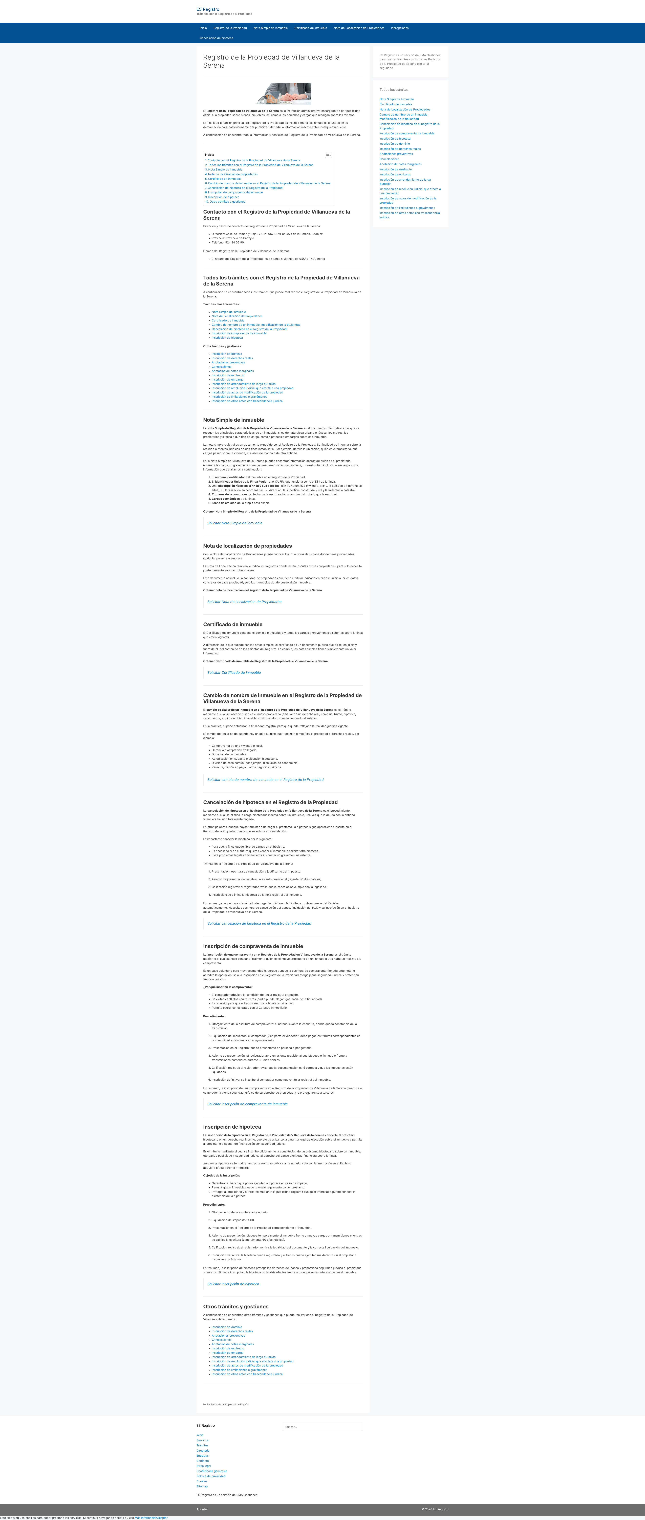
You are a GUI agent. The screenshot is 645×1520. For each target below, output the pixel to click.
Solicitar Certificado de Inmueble (234, 672)
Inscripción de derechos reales (232, 358)
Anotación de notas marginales (233, 371)
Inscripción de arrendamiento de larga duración (244, 384)
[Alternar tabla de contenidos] (327, 155)
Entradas (203, 1455)
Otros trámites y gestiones (227, 201)
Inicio (203, 28)
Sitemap (202, 1486)
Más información (146, 1517)
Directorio (203, 1450)
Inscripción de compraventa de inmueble (235, 192)
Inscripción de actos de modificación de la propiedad (247, 392)
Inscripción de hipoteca (223, 197)
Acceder (202, 1509)
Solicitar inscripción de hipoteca (233, 1284)
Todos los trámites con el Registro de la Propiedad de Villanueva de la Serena (260, 165)
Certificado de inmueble (224, 178)
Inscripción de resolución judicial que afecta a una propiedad (253, 388)
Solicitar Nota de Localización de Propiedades (244, 602)
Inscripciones (400, 28)
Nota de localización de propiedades (233, 174)
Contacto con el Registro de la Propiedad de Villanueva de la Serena (254, 160)
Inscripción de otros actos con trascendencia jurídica (247, 401)
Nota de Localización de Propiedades (359, 28)
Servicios (203, 1440)
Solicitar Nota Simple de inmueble (234, 523)
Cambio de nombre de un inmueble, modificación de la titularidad (256, 324)
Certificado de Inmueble (310, 28)
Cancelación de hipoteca (216, 38)
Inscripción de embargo (227, 379)
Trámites (202, 1445)
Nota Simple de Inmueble (271, 28)
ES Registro (208, 9)
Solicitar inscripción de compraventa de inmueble (247, 1104)
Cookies (202, 1481)
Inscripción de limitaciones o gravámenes (239, 396)
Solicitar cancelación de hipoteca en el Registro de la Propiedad (259, 923)
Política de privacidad (211, 1476)
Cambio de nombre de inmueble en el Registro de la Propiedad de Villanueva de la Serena (269, 183)
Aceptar (162, 1517)
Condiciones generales (212, 1471)
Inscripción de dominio (227, 353)
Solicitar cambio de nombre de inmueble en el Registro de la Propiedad (265, 779)
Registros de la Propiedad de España (228, 1404)
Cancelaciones (221, 366)
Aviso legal (204, 1466)
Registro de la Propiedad (230, 28)
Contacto (203, 1460)
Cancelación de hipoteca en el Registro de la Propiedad (245, 187)
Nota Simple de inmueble (225, 169)
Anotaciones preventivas (228, 362)
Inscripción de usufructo (228, 375)
